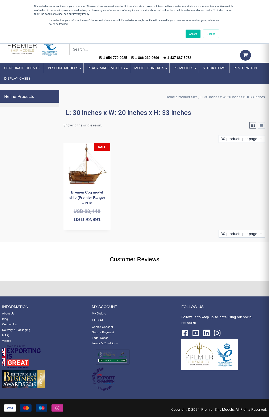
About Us (8, 313)
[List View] (261, 125)
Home (170, 97)
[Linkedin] (206, 333)
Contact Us (9, 324)
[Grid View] (252, 125)
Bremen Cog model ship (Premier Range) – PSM (87, 197)
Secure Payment (103, 332)
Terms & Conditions (105, 343)
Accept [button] (193, 33)
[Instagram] (217, 333)
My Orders (99, 313)
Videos (6, 340)
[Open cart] (245, 55)
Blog (5, 319)
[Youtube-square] (196, 333)
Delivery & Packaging (16, 329)
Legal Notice (100, 337)
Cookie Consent (102, 327)
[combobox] (130, 49)
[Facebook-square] (185, 333)
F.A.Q (5, 335)
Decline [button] (211, 33)
